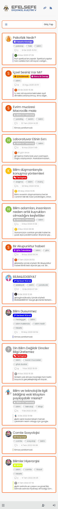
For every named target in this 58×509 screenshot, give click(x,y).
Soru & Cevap (41, 76)
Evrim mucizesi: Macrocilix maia (24, 109)
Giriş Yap (48, 24)
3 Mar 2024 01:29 (29, 224)
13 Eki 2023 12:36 (25, 294)
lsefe (23, 8)
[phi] (8, 312)
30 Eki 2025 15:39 (25, 90)
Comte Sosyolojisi (26, 432)
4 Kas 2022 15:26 (25, 373)
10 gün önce (23, 152)
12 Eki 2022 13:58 (25, 415)
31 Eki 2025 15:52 (29, 50)
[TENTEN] (8, 392)
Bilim (19, 465)
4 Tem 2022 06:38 (29, 445)
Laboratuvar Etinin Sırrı (29, 139)
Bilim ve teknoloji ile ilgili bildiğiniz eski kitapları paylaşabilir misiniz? (30, 394)
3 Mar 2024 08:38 (26, 229)
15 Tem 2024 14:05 (29, 123)
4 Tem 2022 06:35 (30, 478)
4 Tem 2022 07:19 (26, 483)
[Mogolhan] (8, 39)
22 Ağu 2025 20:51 (30, 85)
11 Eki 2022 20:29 (29, 410)
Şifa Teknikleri (23, 250)
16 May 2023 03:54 (29, 332)
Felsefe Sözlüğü (24, 41)
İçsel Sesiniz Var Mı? (27, 72)
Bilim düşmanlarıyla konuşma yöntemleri (28, 171)
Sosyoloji (21, 436)
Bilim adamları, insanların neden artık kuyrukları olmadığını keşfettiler (32, 212)
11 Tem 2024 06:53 (26, 259)
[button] (3, 505)
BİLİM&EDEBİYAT (24, 277)
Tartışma (21, 177)
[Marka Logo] (6, 8)
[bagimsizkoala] (8, 278)
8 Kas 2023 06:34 (30, 254)
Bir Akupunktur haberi (29, 246)
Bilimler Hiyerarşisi (26, 461)
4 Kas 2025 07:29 (26, 55)
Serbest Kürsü (23, 281)
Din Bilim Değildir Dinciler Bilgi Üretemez (31, 350)
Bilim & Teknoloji (25, 114)
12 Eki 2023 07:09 (29, 289)
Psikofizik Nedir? (24, 37)
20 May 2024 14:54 (30, 186)
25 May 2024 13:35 (26, 191)
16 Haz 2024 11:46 (29, 147)
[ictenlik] (15, 294)
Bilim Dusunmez (24, 311)
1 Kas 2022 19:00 (29, 368)
